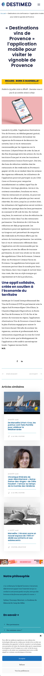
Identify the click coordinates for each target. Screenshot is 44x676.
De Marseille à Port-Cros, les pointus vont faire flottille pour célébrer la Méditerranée (22, 426)
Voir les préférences (22, 671)
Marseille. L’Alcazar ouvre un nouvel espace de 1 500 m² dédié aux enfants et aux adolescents (22, 537)
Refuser (22, 665)
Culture (21, 436)
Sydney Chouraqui (10, 600)
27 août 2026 (13, 530)
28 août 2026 (13, 419)
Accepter (22, 658)
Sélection (22, 547)
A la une (14, 436)
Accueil (3, 13)
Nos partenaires (13, 624)
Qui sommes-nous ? (14, 630)
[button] (40, 636)
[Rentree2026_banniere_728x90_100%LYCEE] (22, 561)
